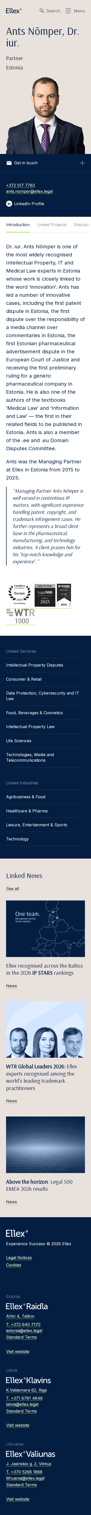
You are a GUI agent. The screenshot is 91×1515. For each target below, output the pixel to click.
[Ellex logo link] (14, 10)
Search (53, 10)
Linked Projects (51, 224)
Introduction (18, 224)
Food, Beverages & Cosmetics (34, 712)
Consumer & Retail (23, 679)
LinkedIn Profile (29, 203)
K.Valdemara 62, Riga (26, 1390)
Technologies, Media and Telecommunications (30, 757)
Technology (17, 838)
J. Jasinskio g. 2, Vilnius (28, 1463)
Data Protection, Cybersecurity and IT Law (42, 695)
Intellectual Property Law (30, 726)
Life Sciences (18, 740)
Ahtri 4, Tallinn (20, 1316)
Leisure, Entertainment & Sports (36, 824)
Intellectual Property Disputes (34, 665)
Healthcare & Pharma (27, 810)
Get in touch (26, 162)
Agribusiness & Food (25, 796)
